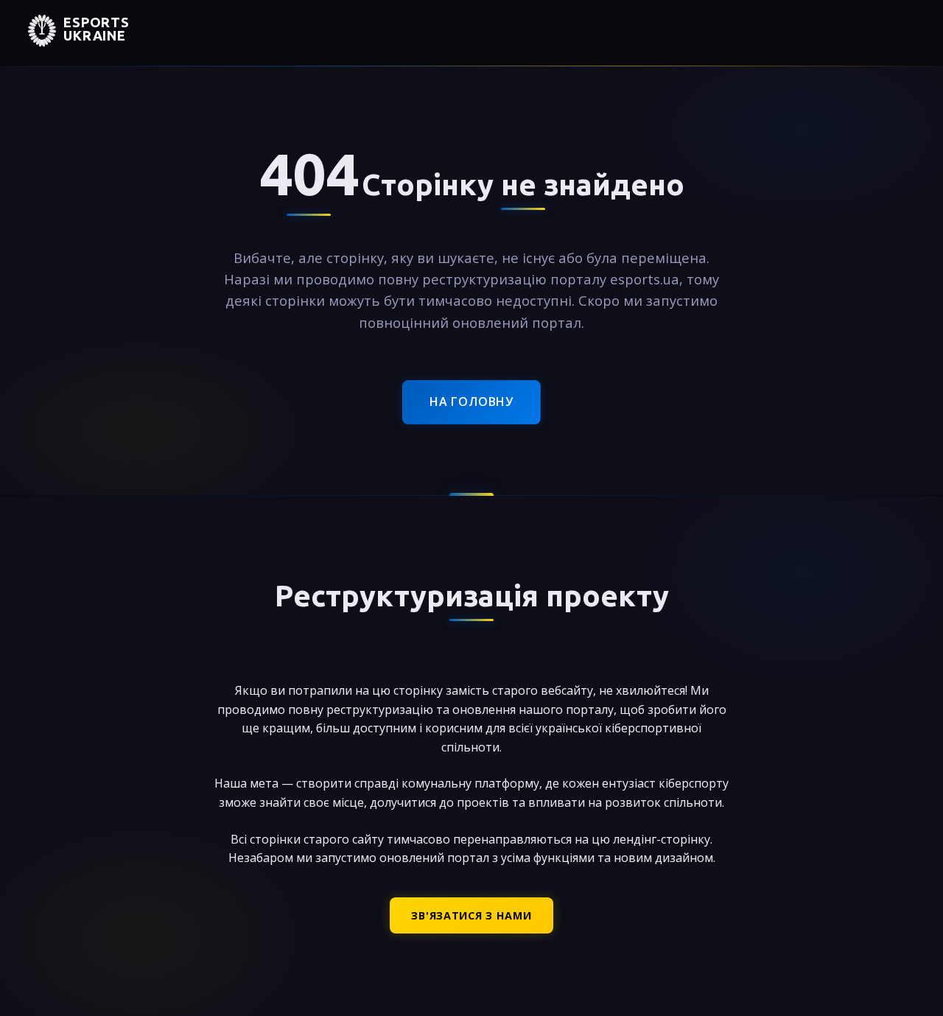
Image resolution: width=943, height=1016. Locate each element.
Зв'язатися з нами (471, 915)
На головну (471, 401)
